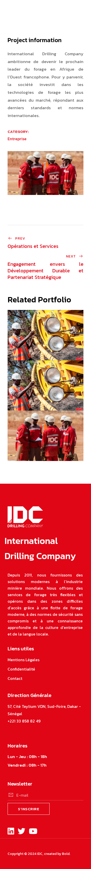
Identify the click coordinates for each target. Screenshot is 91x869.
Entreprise (17, 139)
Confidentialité (21, 669)
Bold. (66, 853)
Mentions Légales (23, 660)
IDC (39, 853)
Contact (15, 678)
